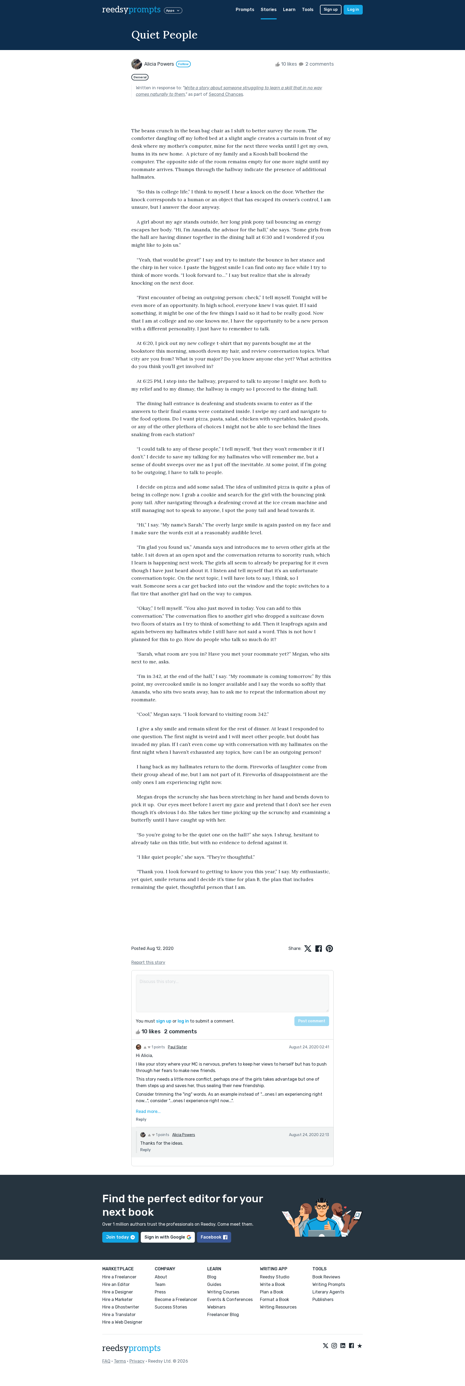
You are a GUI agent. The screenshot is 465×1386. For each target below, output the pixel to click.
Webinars (216, 1307)
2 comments (319, 64)
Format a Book (274, 1299)
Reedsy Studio (274, 1276)
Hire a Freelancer (119, 1276)
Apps (170, 10)
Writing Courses (223, 1292)
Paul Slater (177, 1047)
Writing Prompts (328, 1284)
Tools (307, 9)
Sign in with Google (165, 1237)
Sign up (331, 9)
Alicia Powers (183, 1135)
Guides (214, 1284)
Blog (211, 1276)
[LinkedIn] (343, 1346)
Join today (117, 1237)
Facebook (211, 1237)
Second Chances (226, 94)
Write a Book (272, 1284)
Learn (289, 9)
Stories (269, 9)
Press (160, 1292)
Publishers (322, 1299)
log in (183, 1021)
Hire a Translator (119, 1314)
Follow (183, 64)
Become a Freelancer (176, 1299)
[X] (325, 1346)
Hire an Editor (116, 1284)
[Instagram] (334, 1346)
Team (160, 1284)
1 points (158, 1047)
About (161, 1276)
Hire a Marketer (117, 1299)
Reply (141, 1119)
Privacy (137, 1361)
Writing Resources (278, 1307)
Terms (120, 1361)
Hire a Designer (117, 1292)
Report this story (148, 962)
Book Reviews (326, 1276)
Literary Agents (328, 1292)
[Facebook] (351, 1346)
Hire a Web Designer (122, 1322)
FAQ (106, 1361)
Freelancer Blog (223, 1314)
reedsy (131, 10)
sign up (163, 1021)
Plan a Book (271, 1292)
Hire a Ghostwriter (120, 1307)
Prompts (245, 9)
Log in (353, 9)
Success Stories (171, 1307)
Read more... (148, 1111)
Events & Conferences (230, 1299)
